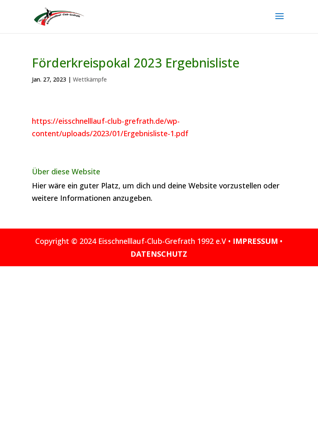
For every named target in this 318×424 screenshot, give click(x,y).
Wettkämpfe (90, 79)
